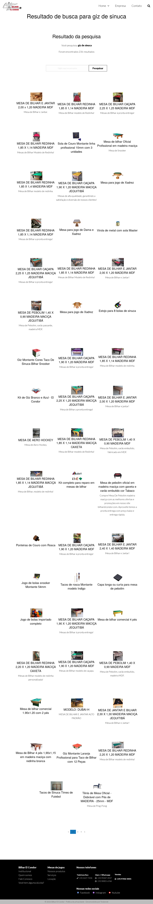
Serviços (52, 875)
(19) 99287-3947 (105, 878)
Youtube (115, 893)
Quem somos (25, 875)
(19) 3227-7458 (85, 878)
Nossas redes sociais (87, 888)
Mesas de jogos (56, 867)
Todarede (104, 902)
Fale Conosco (25, 878)
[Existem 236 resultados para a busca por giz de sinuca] (12, 6)
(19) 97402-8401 (124, 879)
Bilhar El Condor (27, 867)
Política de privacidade (75, 902)
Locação (52, 878)
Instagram (100, 893)
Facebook (84, 893)
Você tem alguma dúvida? (31, 882)
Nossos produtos (56, 871)
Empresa (120, 5)
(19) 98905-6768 (105, 881)
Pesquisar (98, 68)
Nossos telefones (86, 867)
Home (102, 5)
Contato (136, 5)
